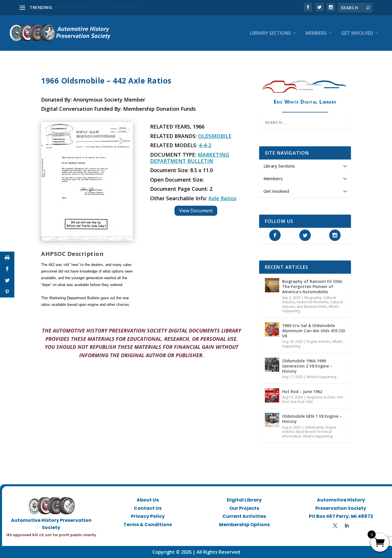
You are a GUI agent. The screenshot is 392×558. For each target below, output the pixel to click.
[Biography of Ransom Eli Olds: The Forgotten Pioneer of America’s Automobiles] (272, 285)
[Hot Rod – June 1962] (272, 395)
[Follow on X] (335, 525)
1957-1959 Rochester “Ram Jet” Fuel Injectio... (97, 7)
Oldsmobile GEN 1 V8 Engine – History (312, 418)
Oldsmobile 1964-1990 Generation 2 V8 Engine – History (307, 366)
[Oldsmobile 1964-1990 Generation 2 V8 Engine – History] (272, 364)
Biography (312, 297)
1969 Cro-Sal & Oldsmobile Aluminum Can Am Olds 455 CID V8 (313, 331)
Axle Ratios (222, 198)
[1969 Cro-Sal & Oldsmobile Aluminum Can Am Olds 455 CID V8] (272, 329)
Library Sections (270, 33)
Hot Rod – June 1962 (302, 391)
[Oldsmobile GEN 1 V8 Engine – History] (272, 420)
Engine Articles (318, 341)
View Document (196, 210)
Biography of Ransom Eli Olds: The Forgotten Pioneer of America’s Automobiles (312, 286)
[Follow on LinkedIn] (346, 525)
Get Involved (357, 33)
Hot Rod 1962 (301, 401)
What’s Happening (321, 376)
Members (316, 33)
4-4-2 (205, 145)
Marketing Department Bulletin (189, 157)
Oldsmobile (215, 136)
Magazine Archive (321, 397)
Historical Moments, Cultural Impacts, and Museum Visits (312, 304)
